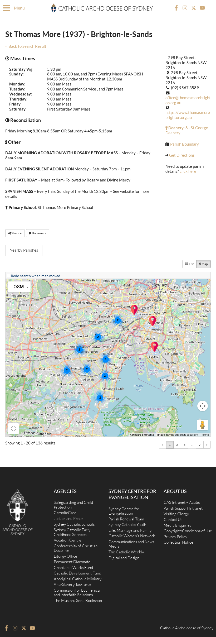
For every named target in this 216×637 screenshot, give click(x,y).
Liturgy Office (65, 556)
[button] (154, 348)
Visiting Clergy (176, 513)
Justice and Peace (69, 518)
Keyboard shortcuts (142, 434)
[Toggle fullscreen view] (13, 428)
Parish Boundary (184, 144)
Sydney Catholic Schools (74, 524)
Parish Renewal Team (126, 518)
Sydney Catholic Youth (127, 524)
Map (204, 264)
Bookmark (38, 233)
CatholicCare (65, 512)
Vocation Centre (67, 540)
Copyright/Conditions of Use (188, 530)
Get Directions (182, 155)
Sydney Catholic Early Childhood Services (72, 532)
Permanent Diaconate (72, 561)
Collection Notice (178, 542)
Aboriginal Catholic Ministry (77, 578)
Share (15, 233)
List (191, 264)
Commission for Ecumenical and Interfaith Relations (77, 592)
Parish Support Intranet (183, 508)
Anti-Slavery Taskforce (72, 584)
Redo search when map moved (35, 276)
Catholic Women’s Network (132, 535)
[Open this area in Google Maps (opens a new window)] (31, 433)
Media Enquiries (177, 525)
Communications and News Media (131, 544)
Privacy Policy (175, 536)
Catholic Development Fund (77, 573)
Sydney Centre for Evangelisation (124, 511)
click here (188, 171)
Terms (205, 434)
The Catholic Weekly (126, 551)
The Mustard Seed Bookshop (78, 600)
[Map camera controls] (202, 406)
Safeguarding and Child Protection (73, 505)
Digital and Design (124, 557)
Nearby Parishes (23, 250)
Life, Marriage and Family (130, 530)
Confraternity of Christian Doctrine (75, 548)
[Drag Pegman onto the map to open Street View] (202, 425)
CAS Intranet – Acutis (182, 502)
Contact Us (173, 519)
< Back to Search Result (25, 46)
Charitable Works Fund (73, 567)
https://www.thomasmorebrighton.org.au (187, 115)
